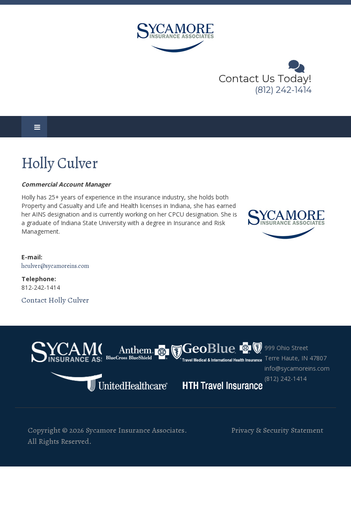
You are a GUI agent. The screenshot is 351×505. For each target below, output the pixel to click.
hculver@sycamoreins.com (55, 266)
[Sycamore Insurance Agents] (175, 36)
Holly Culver (59, 162)
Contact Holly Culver (55, 300)
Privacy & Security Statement (277, 430)
